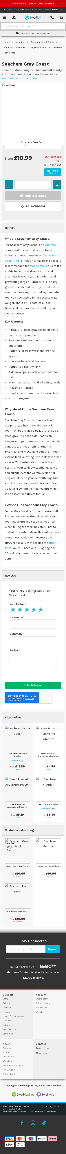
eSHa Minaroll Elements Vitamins (48, 754)
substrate (49, 245)
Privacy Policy (9, 1070)
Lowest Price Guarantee (13, 1016)
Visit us (6, 1052)
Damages (7, 1020)
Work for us (8, 1061)
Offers (5, 999)
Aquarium (20, 42)
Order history (42, 999)
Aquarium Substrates (15, 47)
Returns (6, 1025)
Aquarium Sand (39, 47)
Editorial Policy (9, 1074)
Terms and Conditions (13, 1065)
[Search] (59, 26)
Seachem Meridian (48, 866)
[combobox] (29, 26)
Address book (42, 1007)
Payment (7, 1007)
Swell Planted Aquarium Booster (17, 805)
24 (53, 809)
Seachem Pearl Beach (17, 911)
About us (7, 1048)
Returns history (43, 1003)
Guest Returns (9, 1029)
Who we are (8, 1057)
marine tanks (38, 266)
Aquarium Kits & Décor (43, 42)
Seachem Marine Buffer (17, 754)
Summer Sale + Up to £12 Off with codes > (33, 3)
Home (7, 42)
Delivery (6, 1003)
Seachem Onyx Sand (17, 866)
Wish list (40, 1012)
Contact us (8, 1034)
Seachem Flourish (48, 804)
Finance (6, 1012)
